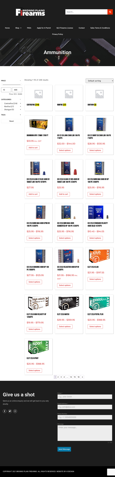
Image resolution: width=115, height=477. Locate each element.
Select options (65, 150)
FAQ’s (29, 28)
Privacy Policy (57, 34)
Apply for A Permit (44, 28)
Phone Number (62, 414)
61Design (70, 471)
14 (71, 377)
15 (75, 377)
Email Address (63, 403)
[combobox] (86, 12)
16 (79, 377)
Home (7, 28)
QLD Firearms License (64, 28)
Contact (82, 28)
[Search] (110, 12)
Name (60, 393)
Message (61, 424)
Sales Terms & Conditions (100, 28)
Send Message (64, 449)
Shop (17, 28)
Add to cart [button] (33, 148)
